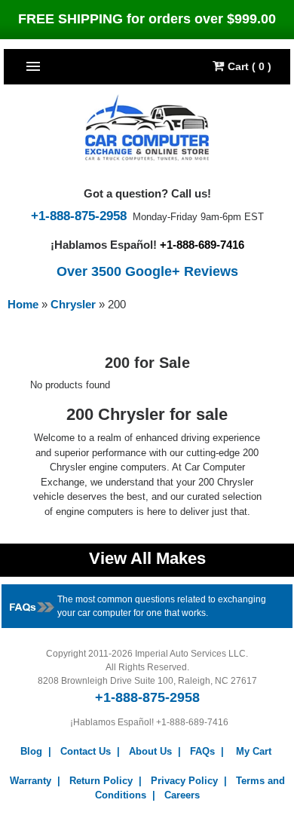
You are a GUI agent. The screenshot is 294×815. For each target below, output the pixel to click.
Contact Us (85, 751)
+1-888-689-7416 (202, 244)
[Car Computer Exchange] (147, 127)
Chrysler (75, 304)
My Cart (253, 751)
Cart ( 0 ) (248, 66)
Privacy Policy (184, 780)
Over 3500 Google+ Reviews (147, 271)
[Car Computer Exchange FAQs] (32, 605)
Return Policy (101, 780)
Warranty (30, 780)
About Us (150, 751)
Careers (182, 795)
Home (23, 304)
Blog (31, 751)
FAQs (202, 751)
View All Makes (147, 558)
